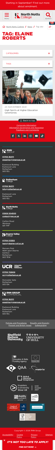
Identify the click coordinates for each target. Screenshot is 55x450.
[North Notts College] (27, 16)
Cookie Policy (20, 436)
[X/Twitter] (18, 136)
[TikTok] (42, 136)
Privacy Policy (34, 436)
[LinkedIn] (24, 136)
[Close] (4, 440)
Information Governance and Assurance (26, 127)
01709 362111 (8, 157)
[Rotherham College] (27, 179)
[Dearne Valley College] (27, 234)
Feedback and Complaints (27, 130)
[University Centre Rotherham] (27, 265)
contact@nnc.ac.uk (10, 216)
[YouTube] (36, 136)
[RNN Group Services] (27, 292)
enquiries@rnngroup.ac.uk (13, 160)
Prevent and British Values (20, 325)
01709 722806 (8, 272)
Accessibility (7, 435)
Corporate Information (26, 125)
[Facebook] (13, 136)
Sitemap (49, 435)
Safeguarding (40, 325)
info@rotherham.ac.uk (12, 189)
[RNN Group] (27, 150)
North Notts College (15, 27)
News (30, 27)
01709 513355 (8, 240)
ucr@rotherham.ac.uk (11, 275)
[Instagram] (30, 136)
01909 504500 (9, 213)
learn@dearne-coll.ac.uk (13, 243)
